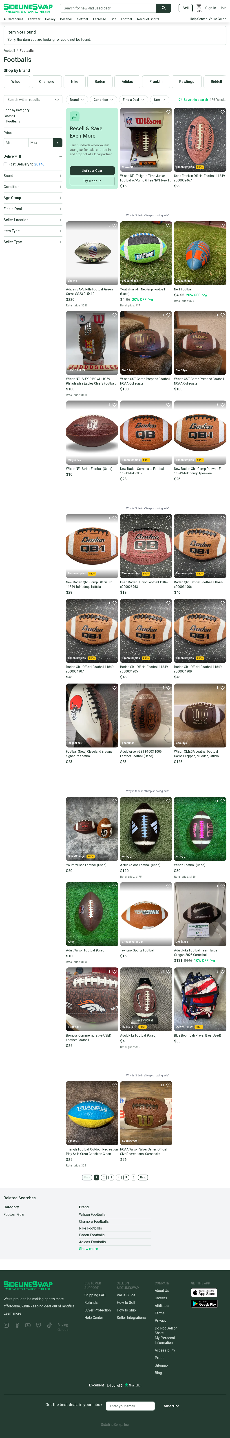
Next (143, 1177)
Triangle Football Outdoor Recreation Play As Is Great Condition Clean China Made (92, 1152)
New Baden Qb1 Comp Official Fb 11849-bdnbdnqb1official (89, 584)
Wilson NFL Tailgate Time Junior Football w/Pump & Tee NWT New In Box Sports (145, 178)
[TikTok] (49, 1327)
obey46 (72, 280)
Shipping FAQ (95, 1295)
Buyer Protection (97, 1310)
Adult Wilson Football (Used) (86, 950)
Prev (87, 1177)
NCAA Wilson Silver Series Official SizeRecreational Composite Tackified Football (143, 1152)
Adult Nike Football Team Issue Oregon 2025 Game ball (195, 953)
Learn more (12, 1313)
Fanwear (34, 19)
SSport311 (74, 1026)
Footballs (27, 50)
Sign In (210, 8)
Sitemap (161, 1365)
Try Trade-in (92, 181)
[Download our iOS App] (208, 1292)
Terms (160, 1313)
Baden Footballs (92, 1235)
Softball (82, 19)
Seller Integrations (131, 1318)
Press (159, 1358)
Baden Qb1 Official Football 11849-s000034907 (90, 669)
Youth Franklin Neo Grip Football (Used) (142, 292)
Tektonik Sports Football (137, 950)
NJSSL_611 (129, 1026)
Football (127, 19)
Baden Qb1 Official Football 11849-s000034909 (198, 669)
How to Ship (126, 1310)
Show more (88, 1249)
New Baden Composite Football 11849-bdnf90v (142, 471)
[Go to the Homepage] (28, 8)
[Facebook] (17, 1327)
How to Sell (126, 1302)
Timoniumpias (185, 167)
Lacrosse (99, 19)
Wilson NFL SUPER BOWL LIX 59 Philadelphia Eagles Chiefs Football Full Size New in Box (90, 381)
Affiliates (162, 1306)
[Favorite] (168, 112)
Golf (114, 19)
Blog (158, 1373)
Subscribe (171, 1406)
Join (223, 8)
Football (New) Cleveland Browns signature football (89, 754)
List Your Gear (92, 170)
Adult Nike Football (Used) (138, 1035)
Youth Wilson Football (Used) (86, 865)
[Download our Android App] (208, 1304)
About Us (162, 1291)
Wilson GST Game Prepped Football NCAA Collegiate (145, 381)
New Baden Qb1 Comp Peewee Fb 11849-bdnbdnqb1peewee (198, 471)
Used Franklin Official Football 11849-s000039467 (200, 178)
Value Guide (217, 19)
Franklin (156, 81)
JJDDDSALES (76, 370)
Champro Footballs (94, 1221)
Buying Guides (63, 1327)
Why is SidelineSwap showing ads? (147, 215)
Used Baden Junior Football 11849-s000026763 (145, 584)
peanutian (128, 743)
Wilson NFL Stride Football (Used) (89, 469)
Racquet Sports (148, 19)
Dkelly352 (182, 941)
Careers (161, 1298)
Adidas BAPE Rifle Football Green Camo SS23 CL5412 (89, 292)
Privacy (160, 1320)
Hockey (50, 19)
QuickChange (76, 856)
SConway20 (129, 1140)
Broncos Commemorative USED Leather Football (88, 1038)
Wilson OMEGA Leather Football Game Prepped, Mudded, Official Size (196, 754)
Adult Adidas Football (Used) (140, 865)
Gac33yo (127, 370)
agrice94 (73, 1140)
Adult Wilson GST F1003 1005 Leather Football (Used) (141, 754)
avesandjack (130, 280)
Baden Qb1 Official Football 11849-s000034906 (198, 584)
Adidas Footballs (92, 1242)
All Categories (13, 19)
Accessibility (165, 1350)
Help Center (198, 19)
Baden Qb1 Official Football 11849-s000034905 (144, 669)
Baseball (66, 19)
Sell (186, 8)
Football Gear (14, 1214)
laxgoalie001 (76, 743)
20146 (39, 164)
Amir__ (126, 856)
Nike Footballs (90, 1228)
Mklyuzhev (74, 460)
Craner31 (127, 167)
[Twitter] (38, 1327)
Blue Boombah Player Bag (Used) (197, 1035)
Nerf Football (183, 289)
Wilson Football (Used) (189, 865)
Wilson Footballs (92, 1214)
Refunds (91, 1302)
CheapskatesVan (133, 941)
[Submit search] (163, 8)
